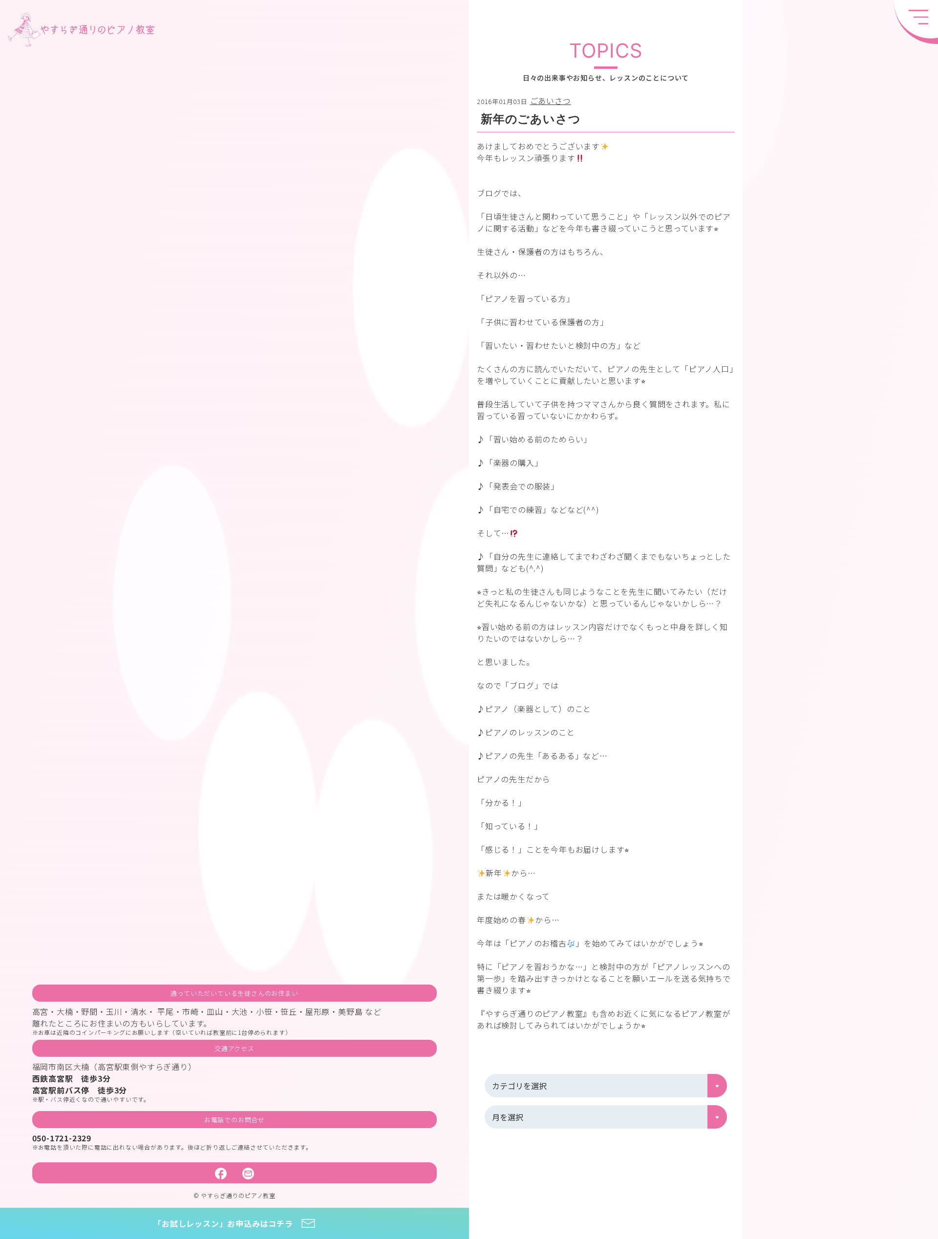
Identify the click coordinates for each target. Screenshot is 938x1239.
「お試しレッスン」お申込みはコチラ (223, 1223)
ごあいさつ (550, 100)
